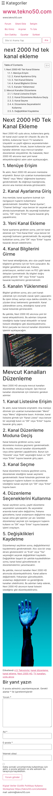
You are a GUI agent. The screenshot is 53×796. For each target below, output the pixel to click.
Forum (8, 23)
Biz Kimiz (9, 29)
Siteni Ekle (20, 23)
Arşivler (22, 29)
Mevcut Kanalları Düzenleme (21, 90)
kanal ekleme (9, 673)
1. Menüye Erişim (19, 73)
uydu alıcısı (8, 676)
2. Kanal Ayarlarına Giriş (24, 76)
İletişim (33, 23)
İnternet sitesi (10, 753)
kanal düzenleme (39, 670)
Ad (5, 732)
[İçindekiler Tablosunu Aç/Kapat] (46, 65)
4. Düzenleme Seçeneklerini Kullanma (26, 106)
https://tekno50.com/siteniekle (30, 789)
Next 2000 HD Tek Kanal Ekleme (23, 69)
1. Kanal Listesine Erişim (23, 93)
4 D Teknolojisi (21, 670)
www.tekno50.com (27, 11)
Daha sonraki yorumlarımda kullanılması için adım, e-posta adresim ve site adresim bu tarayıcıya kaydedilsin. (25, 769)
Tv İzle (33, 29)
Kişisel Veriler (9, 785)
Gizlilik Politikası (25, 785)
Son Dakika (10, 34)
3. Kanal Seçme (20, 100)
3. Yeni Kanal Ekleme (22, 80)
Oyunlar (24, 34)
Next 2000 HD (24, 673)
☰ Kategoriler (14, 3)
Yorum (7, 697)
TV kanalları (39, 673)
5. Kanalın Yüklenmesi (23, 86)
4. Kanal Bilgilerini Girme (24, 83)
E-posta (8, 742)
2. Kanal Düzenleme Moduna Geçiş (30, 97)
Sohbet (36, 34)
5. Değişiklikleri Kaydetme (25, 111)
